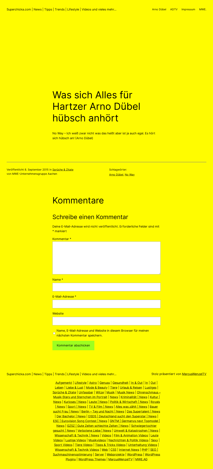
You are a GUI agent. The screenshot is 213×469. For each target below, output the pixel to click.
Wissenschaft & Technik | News (77, 435)
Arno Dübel (116, 174)
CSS (113, 449)
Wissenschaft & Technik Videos (77, 449)
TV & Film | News (101, 406)
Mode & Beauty (96, 387)
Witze (100, 392)
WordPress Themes (92, 459)
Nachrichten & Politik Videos (128, 440)
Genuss (105, 382)
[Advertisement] (106, 54)
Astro (93, 382)
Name (57, 279)
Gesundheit (120, 382)
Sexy (154, 440)
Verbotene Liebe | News (94, 430)
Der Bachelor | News (71, 416)
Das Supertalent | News (143, 411)
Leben (59, 387)
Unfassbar (86, 392)
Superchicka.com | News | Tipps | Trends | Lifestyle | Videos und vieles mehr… (61, 9)
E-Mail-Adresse (64, 296)
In (146, 382)
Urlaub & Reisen (131, 387)
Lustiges (150, 387)
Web (105, 449)
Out (153, 382)
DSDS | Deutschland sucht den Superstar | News (122, 416)
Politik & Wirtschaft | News (129, 402)
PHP (145, 449)
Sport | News (77, 406)
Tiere (113, 387)
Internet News (129, 449)
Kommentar (61, 239)
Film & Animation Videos (131, 435)
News (114, 397)
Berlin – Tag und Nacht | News (102, 411)
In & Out (137, 382)
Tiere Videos (84, 445)
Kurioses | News (75, 402)
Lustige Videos (75, 440)
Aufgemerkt (63, 382)
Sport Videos (63, 445)
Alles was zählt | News (131, 406)
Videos (106, 435)
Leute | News (98, 402)
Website (58, 313)
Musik (110, 392)
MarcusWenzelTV (194, 374)
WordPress (134, 454)
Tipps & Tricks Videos (110, 445)
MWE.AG (141, 459)
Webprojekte (115, 454)
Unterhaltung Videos (142, 445)
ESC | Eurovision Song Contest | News (80, 421)
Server (99, 454)
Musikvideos (97, 440)
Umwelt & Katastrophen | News (136, 430)
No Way (130, 174)
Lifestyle (81, 382)
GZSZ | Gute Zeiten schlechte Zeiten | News (97, 425)
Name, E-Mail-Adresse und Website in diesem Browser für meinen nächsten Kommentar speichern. (103, 333)
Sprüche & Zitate (62, 169)
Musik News (125, 392)
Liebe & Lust (74, 387)
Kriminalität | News (134, 397)
